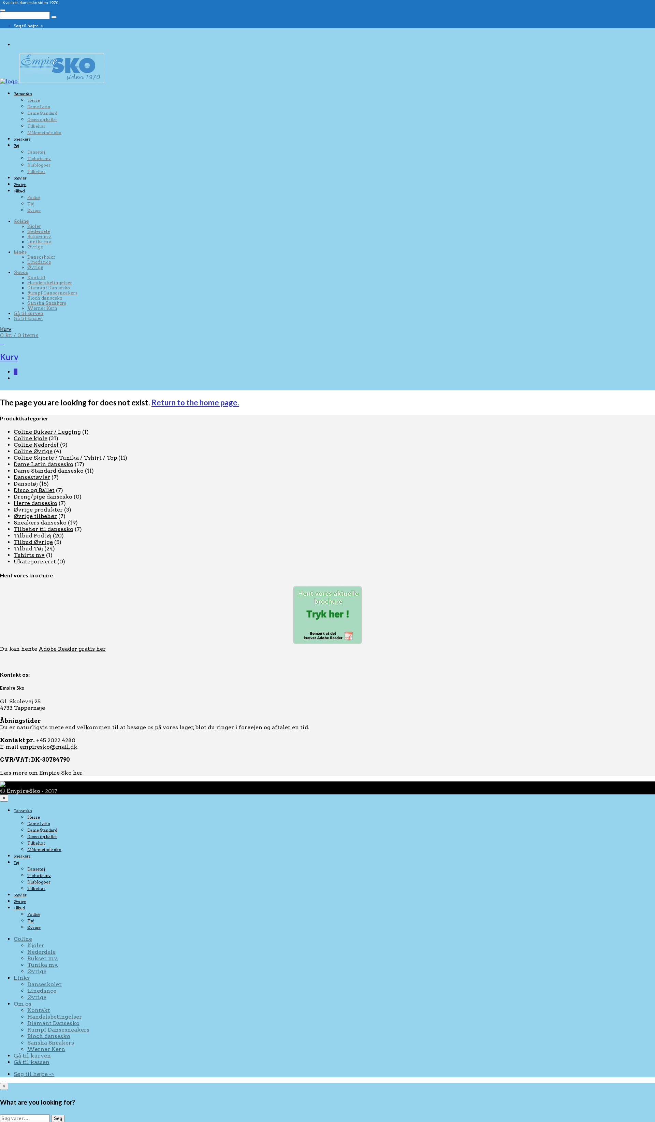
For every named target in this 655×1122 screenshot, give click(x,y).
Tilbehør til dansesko (43, 529)
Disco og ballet (42, 119)
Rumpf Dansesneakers (52, 293)
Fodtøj (33, 197)
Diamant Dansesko (48, 287)
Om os (21, 272)
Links (20, 252)
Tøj (16, 145)
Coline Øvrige (33, 451)
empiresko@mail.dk (48, 747)
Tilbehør (36, 126)
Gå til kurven (28, 313)
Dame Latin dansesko (43, 464)
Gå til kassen (28, 318)
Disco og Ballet (34, 490)
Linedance (39, 262)
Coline (21, 221)
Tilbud (19, 190)
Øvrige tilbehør (35, 516)
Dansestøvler (32, 477)
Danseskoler (41, 257)
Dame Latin (38, 106)
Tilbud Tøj (28, 548)
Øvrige (20, 184)
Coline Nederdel (36, 445)
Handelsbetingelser (49, 282)
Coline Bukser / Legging (47, 432)
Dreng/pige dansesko (43, 496)
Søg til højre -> (28, 25)
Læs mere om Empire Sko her (41, 772)
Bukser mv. (39, 236)
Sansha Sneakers (46, 303)
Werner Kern (42, 308)
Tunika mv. (39, 241)
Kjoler (34, 226)
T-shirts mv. (39, 158)
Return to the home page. (195, 402)
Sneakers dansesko (40, 522)
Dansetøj (36, 152)
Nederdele (38, 231)
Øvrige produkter (38, 509)
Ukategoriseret (35, 561)
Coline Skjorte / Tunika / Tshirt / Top (65, 458)
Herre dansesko (35, 503)
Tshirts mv (29, 555)
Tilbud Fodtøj (33, 535)
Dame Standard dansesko (49, 471)
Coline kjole (30, 438)
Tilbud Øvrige (33, 542)
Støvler (20, 178)
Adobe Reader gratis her (72, 649)
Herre (33, 100)
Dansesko (23, 93)
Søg (58, 1118)
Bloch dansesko (44, 298)
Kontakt (36, 277)
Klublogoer (38, 165)
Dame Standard (42, 113)
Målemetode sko (44, 132)
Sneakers (22, 139)
